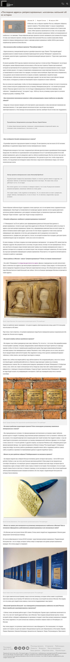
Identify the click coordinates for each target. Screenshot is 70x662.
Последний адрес (7, 3)
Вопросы (42, 648)
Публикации (59, 646)
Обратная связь (48, 650)
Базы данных (35, 650)
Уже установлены (54, 648)
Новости (34, 648)
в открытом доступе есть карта (28, 263)
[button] (67, 3)
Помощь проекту (37, 646)
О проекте (49, 646)
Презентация (60, 650)
